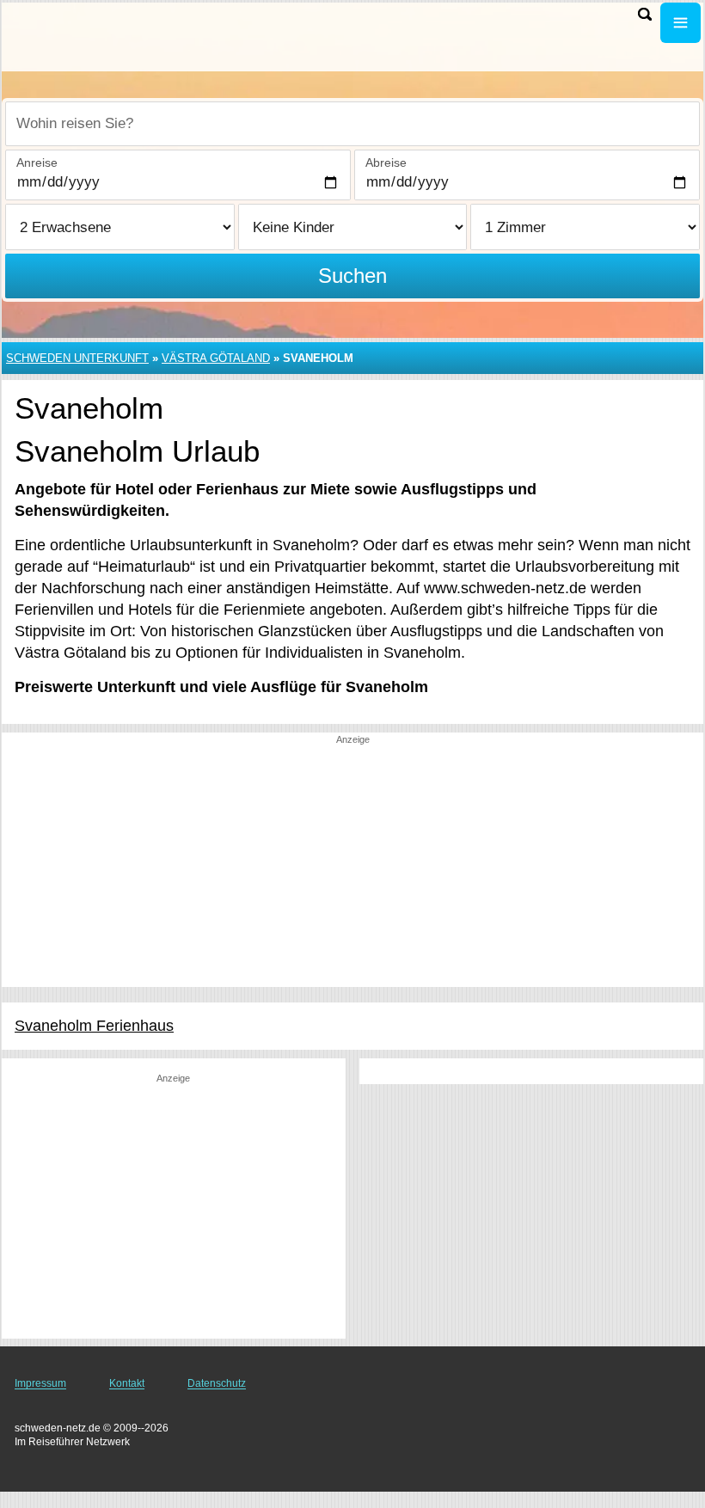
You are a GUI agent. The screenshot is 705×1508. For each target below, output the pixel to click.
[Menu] (680, 23)
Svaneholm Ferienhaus (94, 1025)
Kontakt (126, 1383)
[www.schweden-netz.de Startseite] (120, 35)
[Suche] (645, 14)
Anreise (37, 162)
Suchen (352, 275)
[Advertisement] (352, 866)
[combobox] (352, 123)
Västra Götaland (216, 358)
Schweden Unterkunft (77, 358)
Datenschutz (216, 1383)
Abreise (386, 162)
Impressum (40, 1383)
